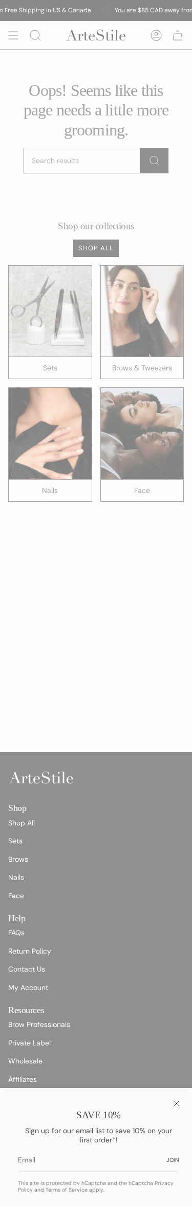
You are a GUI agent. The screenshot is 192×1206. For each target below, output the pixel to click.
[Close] (177, 1103)
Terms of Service (67, 1190)
